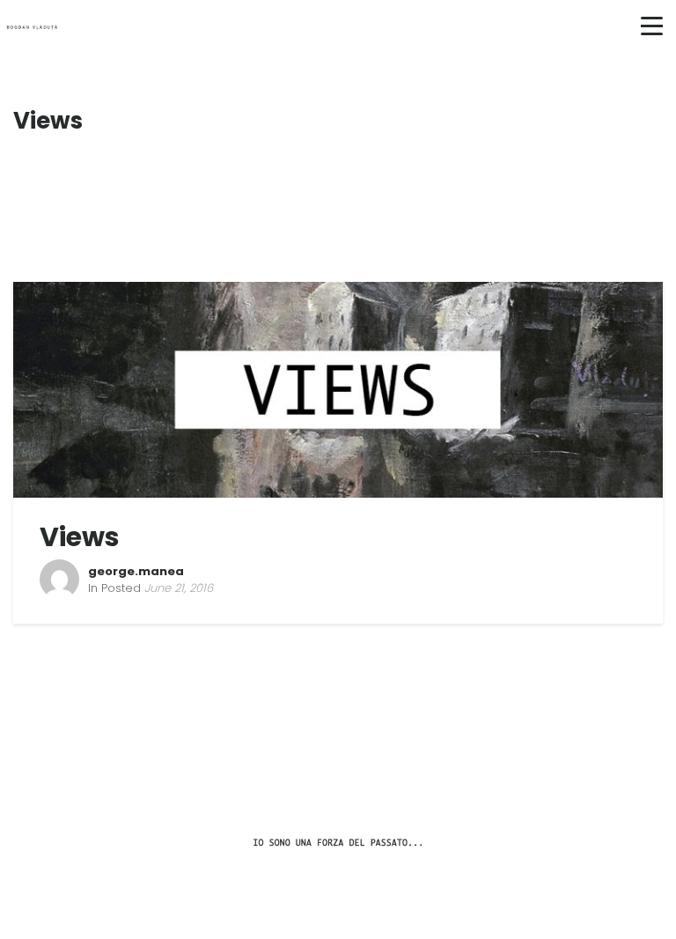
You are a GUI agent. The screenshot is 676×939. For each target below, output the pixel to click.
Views (80, 537)
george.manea (136, 571)
